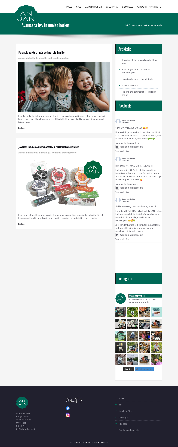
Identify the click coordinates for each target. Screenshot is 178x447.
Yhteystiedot (127, 6)
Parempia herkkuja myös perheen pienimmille (146, 25)
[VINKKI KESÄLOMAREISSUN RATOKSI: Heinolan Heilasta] (144, 347)
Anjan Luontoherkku (128, 120)
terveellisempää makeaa (61, 58)
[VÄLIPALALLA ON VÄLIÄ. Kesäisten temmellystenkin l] (120, 347)
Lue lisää (21, 127)
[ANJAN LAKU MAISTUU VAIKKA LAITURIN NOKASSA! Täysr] (132, 359)
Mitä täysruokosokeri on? (130, 85)
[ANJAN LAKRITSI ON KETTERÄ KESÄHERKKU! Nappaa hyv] (156, 336)
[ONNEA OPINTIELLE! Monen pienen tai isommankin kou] (120, 324)
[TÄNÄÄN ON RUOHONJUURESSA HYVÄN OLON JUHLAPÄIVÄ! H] (156, 312)
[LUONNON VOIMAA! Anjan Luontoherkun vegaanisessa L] (156, 359)
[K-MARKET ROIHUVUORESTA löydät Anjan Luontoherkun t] (132, 324)
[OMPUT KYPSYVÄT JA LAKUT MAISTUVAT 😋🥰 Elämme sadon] (132, 312)
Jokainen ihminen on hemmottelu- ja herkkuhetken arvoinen (48, 147)
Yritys (78, 6)
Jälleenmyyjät (112, 6)
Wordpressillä (79, 442)
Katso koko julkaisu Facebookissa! (131, 146)
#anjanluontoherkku (122, 142)
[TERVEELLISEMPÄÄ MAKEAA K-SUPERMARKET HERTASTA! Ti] (120, 312)
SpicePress (100, 442)
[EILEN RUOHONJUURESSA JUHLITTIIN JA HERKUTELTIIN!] (144, 312)
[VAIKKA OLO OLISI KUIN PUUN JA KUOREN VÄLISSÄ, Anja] (120, 359)
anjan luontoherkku (32, 58)
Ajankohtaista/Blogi (93, 6)
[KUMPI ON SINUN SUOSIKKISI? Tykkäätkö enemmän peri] (132, 347)
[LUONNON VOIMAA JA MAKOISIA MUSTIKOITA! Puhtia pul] (156, 347)
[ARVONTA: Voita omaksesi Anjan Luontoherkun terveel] (144, 359)
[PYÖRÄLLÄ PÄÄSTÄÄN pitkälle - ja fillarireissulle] (144, 324)
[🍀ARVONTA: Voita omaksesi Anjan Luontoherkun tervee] (156, 324)
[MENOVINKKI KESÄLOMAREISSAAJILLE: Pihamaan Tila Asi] (144, 336)
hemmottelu (43, 152)
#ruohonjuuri (133, 183)
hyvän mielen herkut (45, 58)
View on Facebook (119, 151)
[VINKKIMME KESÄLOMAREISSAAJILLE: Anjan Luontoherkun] (120, 336)
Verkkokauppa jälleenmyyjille (149, 6)
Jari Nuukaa (88, 442)
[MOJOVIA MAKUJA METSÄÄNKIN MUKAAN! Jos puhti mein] (132, 336)
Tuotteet (68, 6)
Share (127, 151)
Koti (126, 25)
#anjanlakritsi (134, 142)
